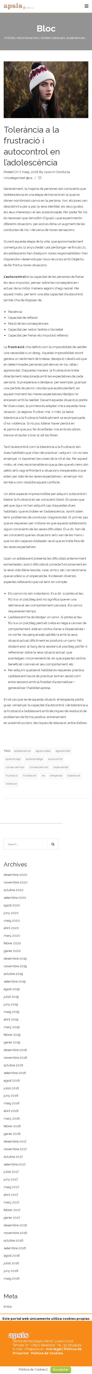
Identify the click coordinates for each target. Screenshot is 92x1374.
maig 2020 (12, 920)
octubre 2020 (14, 890)
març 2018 (12, 1118)
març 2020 (12, 935)
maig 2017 (11, 1187)
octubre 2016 (13, 1240)
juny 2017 (11, 1179)
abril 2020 (11, 928)
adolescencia (22, 751)
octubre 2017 (13, 1157)
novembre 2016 (15, 1233)
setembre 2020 (15, 897)
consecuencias (15, 767)
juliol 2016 (11, 1263)
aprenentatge (34, 759)
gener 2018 (12, 1134)
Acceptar (60, 1369)
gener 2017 (12, 1217)
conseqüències (38, 767)
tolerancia (73, 775)
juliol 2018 (11, 1088)
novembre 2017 (15, 1149)
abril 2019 (11, 1019)
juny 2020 (11, 913)
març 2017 (11, 1202)
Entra (8, 1306)
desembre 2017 (15, 1141)
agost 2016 (12, 1255)
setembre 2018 (15, 1073)
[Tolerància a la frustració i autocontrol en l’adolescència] (46, 89)
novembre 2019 (15, 966)
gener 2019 (12, 1042)
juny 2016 (11, 1271)
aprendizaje (13, 759)
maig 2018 (12, 1103)
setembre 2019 (15, 981)
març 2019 (12, 1027)
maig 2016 (12, 1278)
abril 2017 (11, 1195)
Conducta (63, 172)
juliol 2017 (11, 1172)
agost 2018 (12, 1080)
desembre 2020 (15, 875)
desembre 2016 (15, 1225)
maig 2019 (11, 1012)
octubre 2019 (13, 974)
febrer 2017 (12, 1210)
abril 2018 (11, 1111)
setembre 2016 (15, 1248)
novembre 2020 (15, 882)
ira (43, 775)
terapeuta (56, 775)
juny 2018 (11, 1095)
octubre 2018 (13, 1065)
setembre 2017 (15, 1164)
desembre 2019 (15, 958)
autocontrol (55, 759)
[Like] (40, 178)
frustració (12, 775)
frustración (30, 775)
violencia (11, 783)
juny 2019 (11, 1004)
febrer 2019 (12, 1035)
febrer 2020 (12, 943)
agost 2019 (12, 989)
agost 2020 (12, 905)
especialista (60, 767)
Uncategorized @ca (18, 178)
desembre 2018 (15, 1050)
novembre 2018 (15, 1057)
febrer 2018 (12, 1126)
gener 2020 (12, 951)
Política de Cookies (47, 1353)
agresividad (43, 751)
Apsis (48, 172)
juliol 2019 (11, 997)
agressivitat (63, 751)
